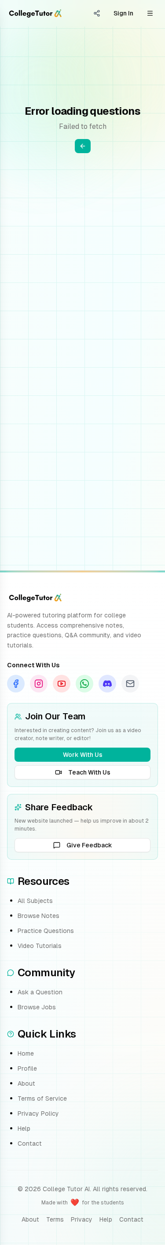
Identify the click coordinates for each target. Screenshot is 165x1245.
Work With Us (83, 754)
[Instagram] (39, 683)
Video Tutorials (40, 945)
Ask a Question (40, 992)
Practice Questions (46, 930)
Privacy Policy (38, 1113)
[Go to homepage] (35, 13)
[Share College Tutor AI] (97, 13)
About (26, 1083)
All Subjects (35, 900)
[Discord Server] (107, 683)
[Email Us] (130, 683)
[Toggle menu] (150, 13)
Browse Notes (38, 915)
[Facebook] (16, 683)
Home (26, 1053)
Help (24, 1128)
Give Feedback (89, 845)
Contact (30, 1143)
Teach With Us (89, 772)
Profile (27, 1068)
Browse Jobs (37, 1007)
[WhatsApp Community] (84, 683)
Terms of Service (42, 1098)
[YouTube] (61, 683)
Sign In (123, 13)
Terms (55, 1219)
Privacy (81, 1219)
